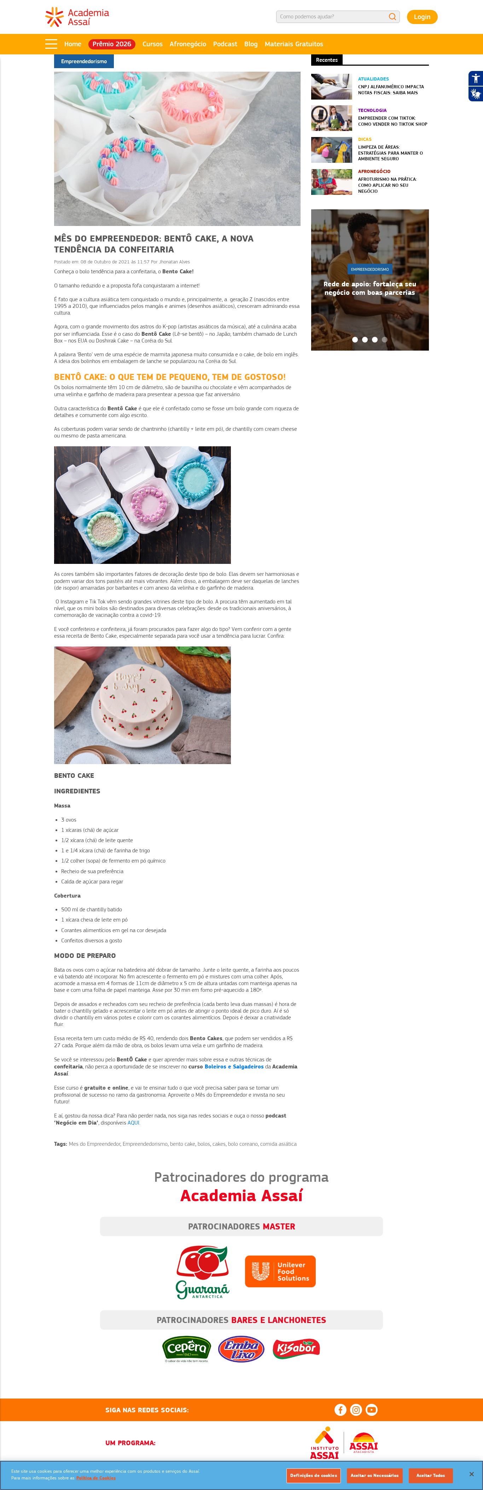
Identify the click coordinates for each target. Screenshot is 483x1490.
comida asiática (278, 1144)
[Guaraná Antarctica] (202, 1271)
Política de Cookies (96, 1478)
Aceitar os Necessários (375, 1475)
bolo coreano (243, 1144)
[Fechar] (471, 1474)
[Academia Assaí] (77, 16)
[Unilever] (280, 1271)
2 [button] (365, 339)
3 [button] (375, 339)
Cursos (152, 44)
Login (422, 17)
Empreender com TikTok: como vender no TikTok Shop (392, 121)
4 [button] (385, 339)
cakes (219, 1144)
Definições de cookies (313, 1475)
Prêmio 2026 (112, 44)
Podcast (225, 44)
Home (72, 44)
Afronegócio (188, 44)
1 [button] (355, 339)
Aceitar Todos (431, 1475)
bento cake (182, 1144)
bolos (204, 1144)
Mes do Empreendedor (94, 1144)
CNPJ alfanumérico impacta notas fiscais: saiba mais (391, 89)
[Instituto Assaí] (324, 1442)
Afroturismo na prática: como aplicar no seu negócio (387, 185)
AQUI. (134, 1123)
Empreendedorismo (145, 1144)
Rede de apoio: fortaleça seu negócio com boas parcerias (370, 288)
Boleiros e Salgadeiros (234, 1066)
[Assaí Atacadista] (363, 1442)
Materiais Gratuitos (294, 44)
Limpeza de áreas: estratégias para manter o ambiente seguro (390, 153)
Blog (251, 44)
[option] (370, 280)
